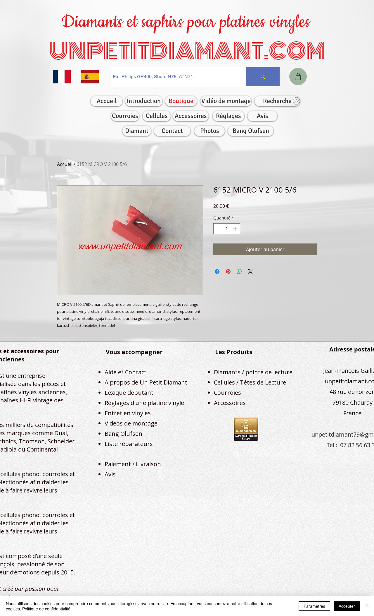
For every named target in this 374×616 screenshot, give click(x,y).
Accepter (347, 606)
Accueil (64, 164)
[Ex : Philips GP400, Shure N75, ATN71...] (262, 76)
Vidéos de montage (131, 423)
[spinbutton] (226, 229)
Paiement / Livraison (133, 464)
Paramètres (314, 606)
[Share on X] (250, 271)
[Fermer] (366, 606)
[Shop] (298, 76)
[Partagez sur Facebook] (217, 271)
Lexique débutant (129, 393)
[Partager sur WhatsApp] (239, 271)
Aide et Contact (125, 372)
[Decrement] (217, 229)
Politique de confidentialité (46, 609)
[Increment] (235, 229)
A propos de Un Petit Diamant (146, 382)
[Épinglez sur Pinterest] (228, 271)
